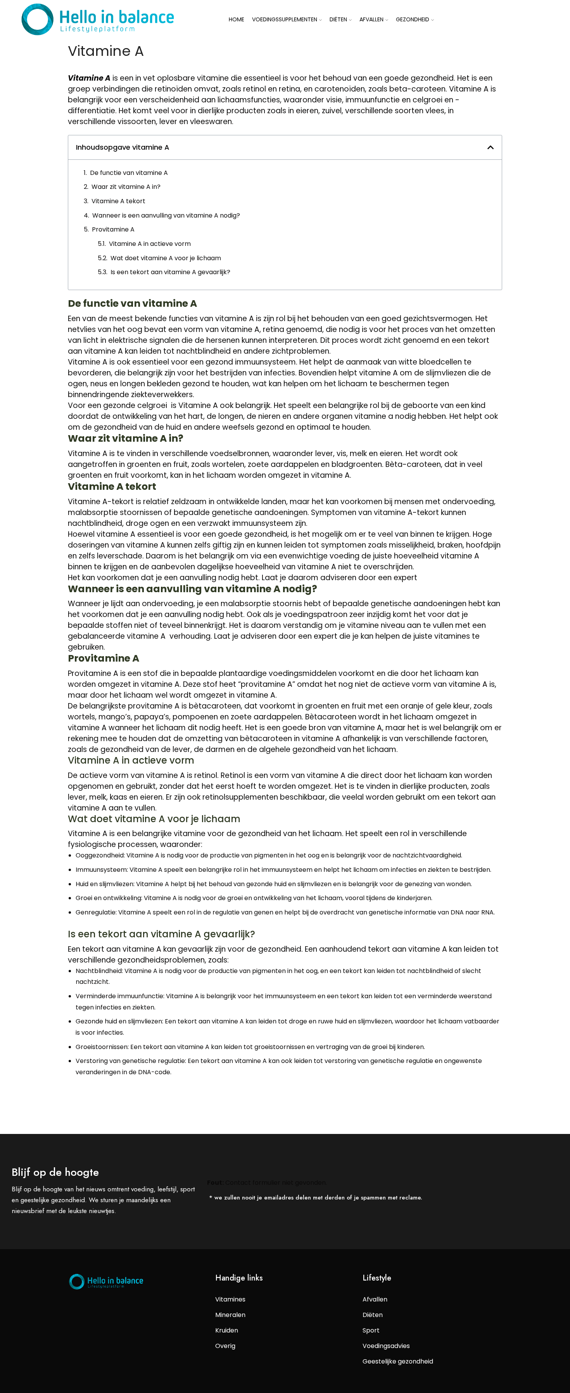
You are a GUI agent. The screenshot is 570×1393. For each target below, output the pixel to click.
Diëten (338, 19)
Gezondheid (412, 19)
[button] (490, 147)
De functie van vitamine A (129, 172)
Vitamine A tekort (118, 201)
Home (236, 19)
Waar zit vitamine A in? (126, 186)
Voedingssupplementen (284, 19)
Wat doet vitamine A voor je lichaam (166, 258)
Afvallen (371, 19)
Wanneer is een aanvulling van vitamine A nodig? (166, 215)
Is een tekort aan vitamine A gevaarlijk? (170, 272)
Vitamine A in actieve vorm (150, 243)
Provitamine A (113, 229)
